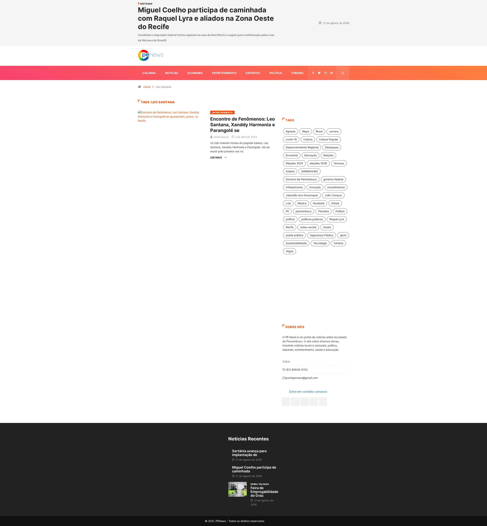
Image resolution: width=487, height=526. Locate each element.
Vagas (289, 251)
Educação (310, 155)
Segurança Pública (321, 235)
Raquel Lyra (336, 219)
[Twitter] (319, 73)
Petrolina (323, 211)
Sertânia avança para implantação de (249, 453)
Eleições (328, 155)
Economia (195, 73)
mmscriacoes (221, 136)
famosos (339, 163)
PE (287, 211)
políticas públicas (312, 219)
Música (302, 203)
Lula (288, 203)
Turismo (297, 73)
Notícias (171, 73)
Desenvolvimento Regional (302, 147)
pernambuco (303, 211)
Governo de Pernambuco (301, 179)
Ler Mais (216, 157)
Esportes (253, 73)
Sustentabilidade (296, 243)
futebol (290, 171)
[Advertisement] (315, 294)
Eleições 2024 (294, 163)
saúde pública (294, 235)
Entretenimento (224, 73)
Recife (290, 227)
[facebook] (313, 73)
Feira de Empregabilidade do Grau (264, 491)
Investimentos (336, 187)
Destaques (331, 147)
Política (275, 73)
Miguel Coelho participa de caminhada (254, 469)
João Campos (333, 195)
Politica (340, 211)
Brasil (319, 131)
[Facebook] (286, 401)
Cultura (307, 139)
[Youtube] (323, 401)
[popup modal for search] (343, 73)
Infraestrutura (294, 187)
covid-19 (291, 139)
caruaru (334, 131)
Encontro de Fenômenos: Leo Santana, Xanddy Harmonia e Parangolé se (242, 124)
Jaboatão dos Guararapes (302, 195)
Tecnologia (320, 243)
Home (147, 86)
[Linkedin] (331, 73)
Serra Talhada (260, 484)
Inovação (315, 187)
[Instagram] (314, 401)
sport (343, 235)
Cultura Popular (328, 139)
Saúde (327, 227)
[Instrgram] (325, 73)
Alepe (305, 131)
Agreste (290, 131)
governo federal (333, 179)
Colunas (149, 73)
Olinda (335, 203)
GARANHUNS (309, 171)
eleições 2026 (318, 163)
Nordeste (319, 203)
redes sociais (308, 227)
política (290, 219)
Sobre (286, 361)
